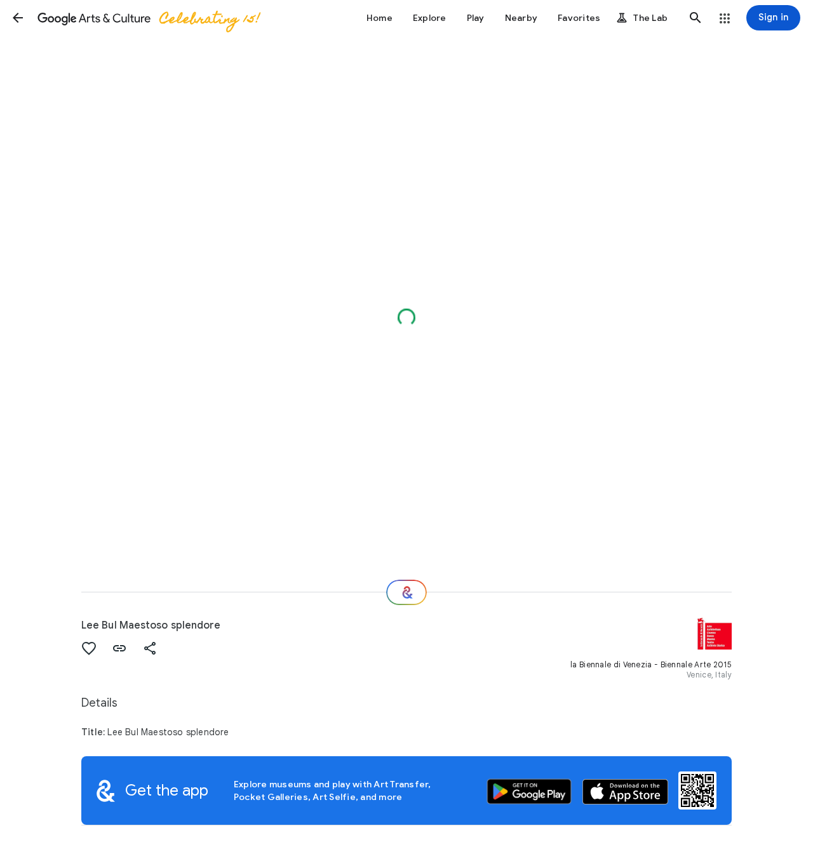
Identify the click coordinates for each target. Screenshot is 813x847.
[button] (18, 18)
